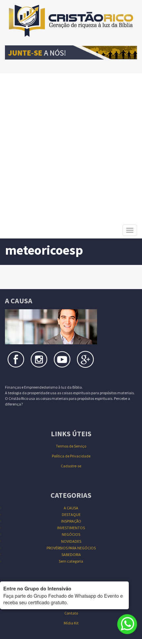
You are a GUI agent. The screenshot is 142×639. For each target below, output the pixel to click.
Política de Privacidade (71, 455)
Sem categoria (71, 561)
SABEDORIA (71, 554)
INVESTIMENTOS (71, 527)
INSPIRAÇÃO (71, 521)
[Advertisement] (71, 147)
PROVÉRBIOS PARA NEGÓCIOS (71, 547)
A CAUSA (71, 507)
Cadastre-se (71, 465)
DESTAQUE (71, 514)
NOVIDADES (71, 541)
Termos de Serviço (71, 446)
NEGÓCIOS (71, 534)
